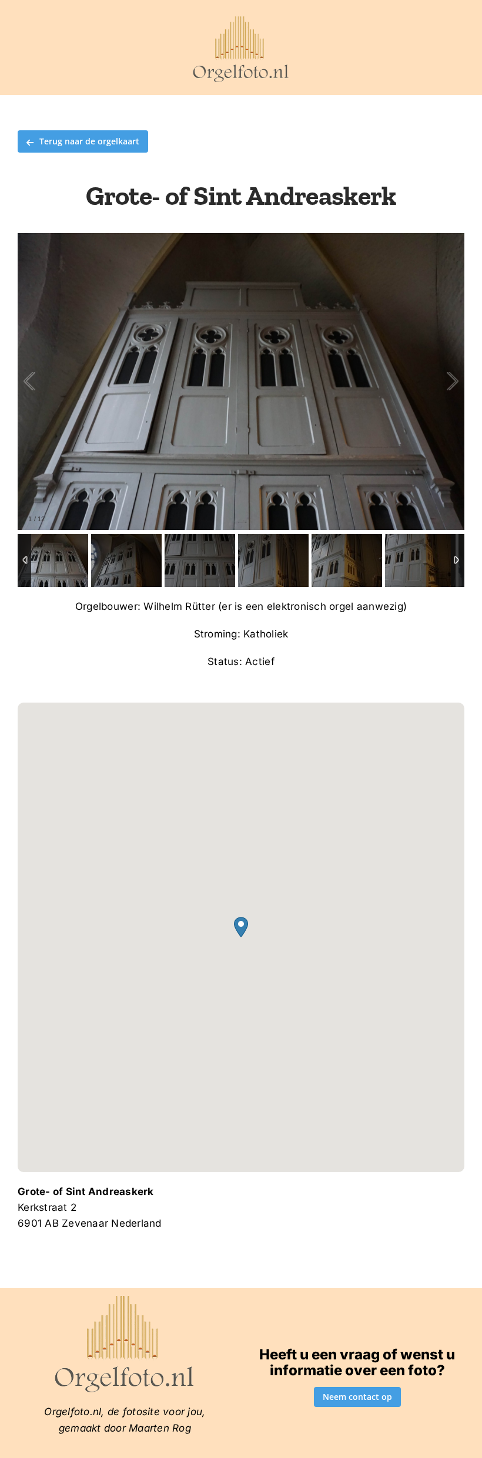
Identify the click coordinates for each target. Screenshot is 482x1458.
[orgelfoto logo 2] (241, 19)
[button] (241, 927)
